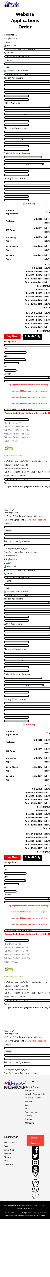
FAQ (6, 1146)
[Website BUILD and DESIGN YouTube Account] (35, 1169)
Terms (42, 1205)
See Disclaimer (39, 1215)
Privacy (35, 1205)
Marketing (29, 1122)
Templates (30, 1090)
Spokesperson (31, 1112)
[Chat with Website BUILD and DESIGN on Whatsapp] (35, 1189)
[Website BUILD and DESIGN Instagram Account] (35, 1162)
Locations (8, 1164)
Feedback (8, 1153)
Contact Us (9, 1149)
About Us (8, 1157)
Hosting (28, 1115)
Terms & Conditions (36, 519)
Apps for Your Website (35, 1094)
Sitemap (30, 1208)
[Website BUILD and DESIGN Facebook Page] (35, 1149)
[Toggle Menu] (44, 4)
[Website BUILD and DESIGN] (14, 1081)
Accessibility (21, 1208)
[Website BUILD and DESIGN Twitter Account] (35, 1156)
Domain (28, 1119)
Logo (27, 1104)
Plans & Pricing (32, 1087)
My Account (9, 1142)
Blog (6, 1160)
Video (27, 1108)
